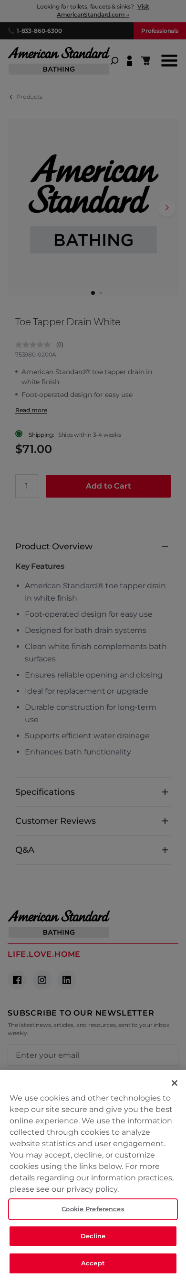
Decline (93, 1236)
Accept (93, 1263)
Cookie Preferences (93, 1209)
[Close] (174, 1083)
